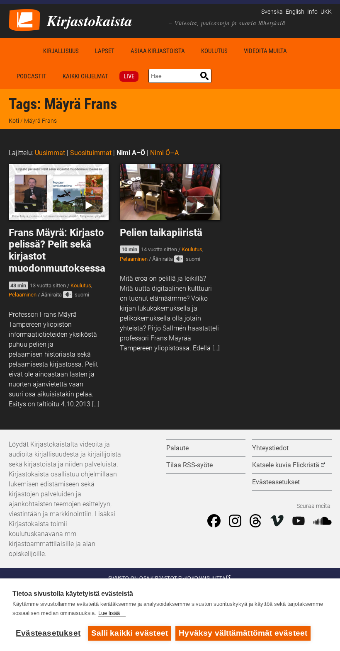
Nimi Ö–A (164, 153)
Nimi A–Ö (131, 153)
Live (129, 76)
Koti (22, 50)
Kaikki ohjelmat (85, 76)
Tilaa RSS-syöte (189, 465)
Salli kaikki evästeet (129, 633)
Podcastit (31, 76)
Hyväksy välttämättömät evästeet (243, 633)
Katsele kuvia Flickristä (285, 465)
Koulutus (214, 51)
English (295, 11)
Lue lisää (109, 613)
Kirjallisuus (61, 51)
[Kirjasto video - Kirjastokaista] (24, 19)
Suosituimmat (91, 153)
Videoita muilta (265, 51)
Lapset (104, 51)
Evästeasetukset (48, 633)
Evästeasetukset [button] (276, 482)
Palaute (177, 448)
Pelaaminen (22, 294)
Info (312, 11)
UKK (326, 11)
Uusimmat (50, 153)
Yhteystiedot (270, 448)
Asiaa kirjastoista (158, 51)
